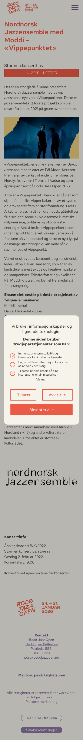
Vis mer (41, 379)
